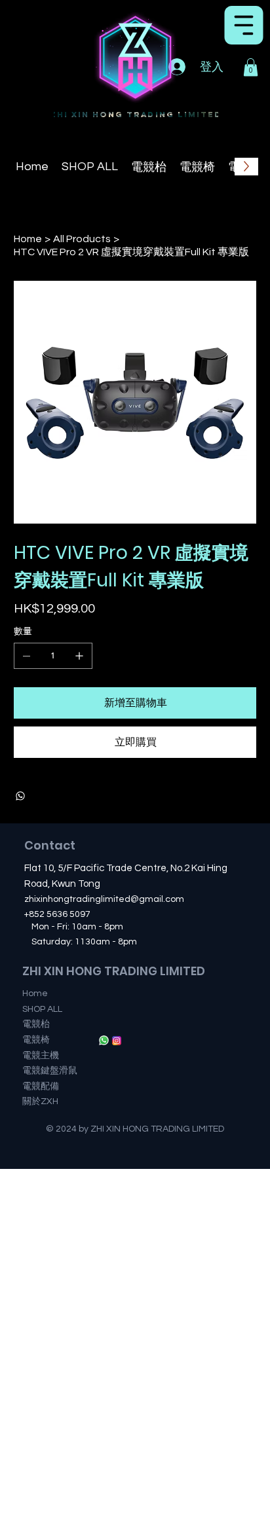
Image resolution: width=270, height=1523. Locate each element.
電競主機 (40, 1055)
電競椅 (36, 1040)
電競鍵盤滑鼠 (49, 1070)
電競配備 (40, 1086)
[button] (250, 67)
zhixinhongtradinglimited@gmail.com (104, 899)
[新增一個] (79, 656)
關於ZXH (40, 1101)
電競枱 (36, 1024)
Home (35, 993)
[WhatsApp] (20, 795)
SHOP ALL (42, 1009)
